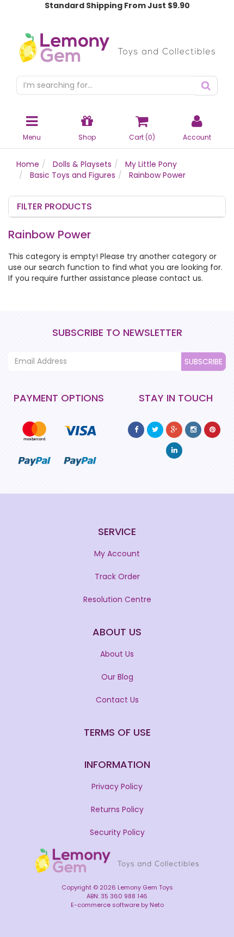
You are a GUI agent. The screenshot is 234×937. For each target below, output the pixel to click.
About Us (117, 653)
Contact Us (117, 699)
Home (27, 164)
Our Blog (117, 676)
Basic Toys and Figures (72, 175)
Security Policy (117, 832)
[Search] (206, 85)
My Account (117, 553)
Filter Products (54, 207)
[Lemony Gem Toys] (117, 44)
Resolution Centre (117, 599)
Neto (157, 904)
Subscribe (203, 361)
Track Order (117, 576)
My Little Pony (151, 164)
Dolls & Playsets (82, 164)
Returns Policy (117, 809)
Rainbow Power (157, 175)
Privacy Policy (117, 786)
